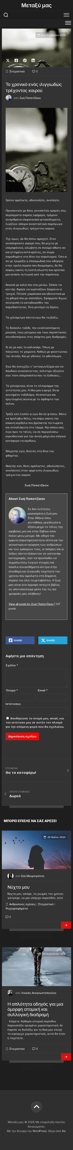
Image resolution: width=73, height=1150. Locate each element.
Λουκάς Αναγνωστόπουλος (38, 992)
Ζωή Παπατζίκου (30, 97)
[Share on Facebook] (16, 60)
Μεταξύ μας (36, 5)
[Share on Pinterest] (24, 60)
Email (43, 690)
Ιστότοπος (13, 704)
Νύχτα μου (18, 887)
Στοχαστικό (17, 71)
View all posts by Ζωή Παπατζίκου (31, 604)
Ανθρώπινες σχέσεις (22, 904)
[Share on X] (9, 60)
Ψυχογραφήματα (17, 908)
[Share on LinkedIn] (33, 60)
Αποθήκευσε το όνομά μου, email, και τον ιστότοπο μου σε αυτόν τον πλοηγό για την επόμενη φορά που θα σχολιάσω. (35, 722)
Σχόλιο (12, 665)
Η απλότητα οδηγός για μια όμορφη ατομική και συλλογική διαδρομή (35, 1009)
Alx (64, 1131)
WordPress (40, 1131)
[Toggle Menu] (68, 22)
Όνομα (12, 690)
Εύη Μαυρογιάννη (32, 876)
